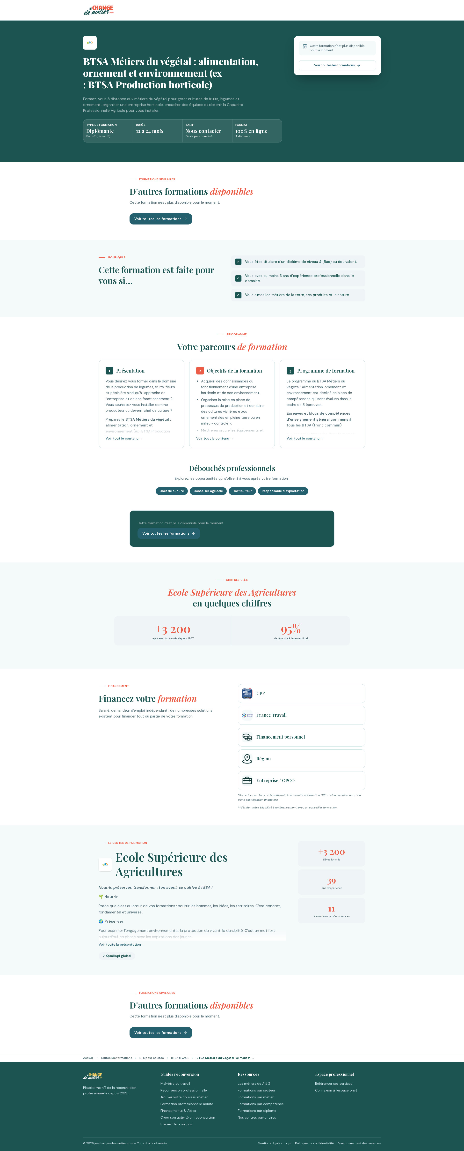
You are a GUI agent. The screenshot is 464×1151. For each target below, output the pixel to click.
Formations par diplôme (257, 1110)
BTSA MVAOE (180, 1058)
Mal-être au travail (175, 1083)
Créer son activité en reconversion (187, 1117)
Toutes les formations (116, 1058)
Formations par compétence (261, 1104)
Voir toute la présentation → (122, 944)
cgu (288, 1143)
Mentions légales (270, 1143)
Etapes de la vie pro (176, 1124)
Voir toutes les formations (334, 65)
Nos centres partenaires (257, 1117)
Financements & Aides (178, 1110)
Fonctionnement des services (359, 1143)
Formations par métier (256, 1097)
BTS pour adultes (151, 1058)
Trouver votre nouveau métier (184, 1097)
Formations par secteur (256, 1090)
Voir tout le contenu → (124, 438)
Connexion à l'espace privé (336, 1090)
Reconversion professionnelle (183, 1090)
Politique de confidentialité (314, 1143)
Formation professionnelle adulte (186, 1104)
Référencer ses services (333, 1083)
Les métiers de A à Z (254, 1083)
